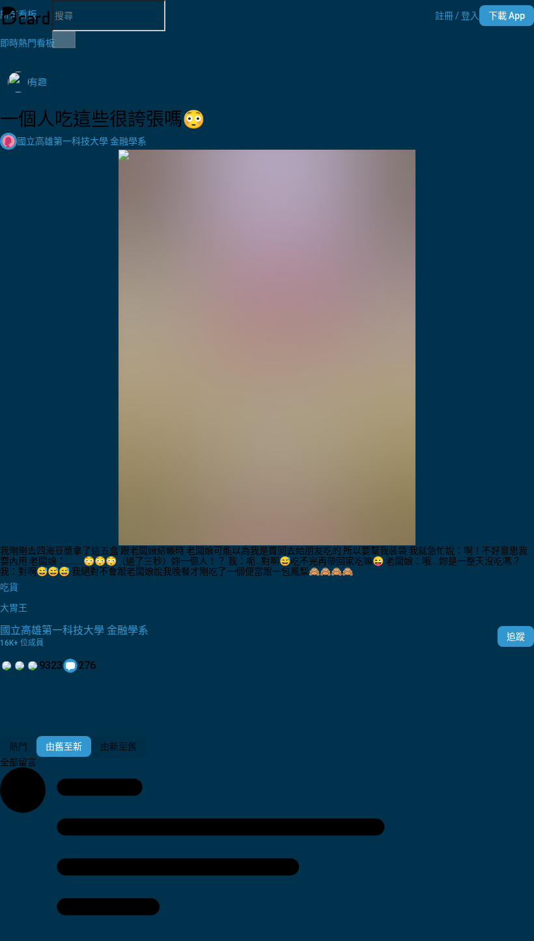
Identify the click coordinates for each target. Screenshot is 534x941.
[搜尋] (64, 39)
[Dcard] (26, 15)
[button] (457, 15)
